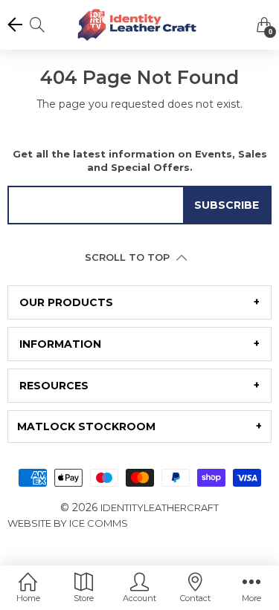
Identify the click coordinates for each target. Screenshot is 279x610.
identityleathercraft (159, 507)
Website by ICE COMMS (67, 523)
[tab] (139, 302)
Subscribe (226, 205)
